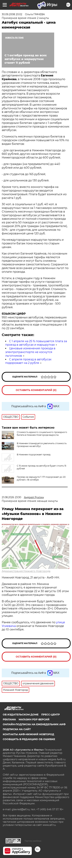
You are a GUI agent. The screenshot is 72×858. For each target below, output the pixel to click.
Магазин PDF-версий (34, 719)
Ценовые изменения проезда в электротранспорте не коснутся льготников (30, 352)
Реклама (9, 719)
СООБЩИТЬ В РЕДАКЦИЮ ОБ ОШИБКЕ (29, 739)
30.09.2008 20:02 (12, 14)
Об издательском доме (20, 714)
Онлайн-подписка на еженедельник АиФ (34, 724)
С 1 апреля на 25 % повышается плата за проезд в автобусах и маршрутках (36, 343)
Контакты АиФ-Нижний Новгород (28, 734)
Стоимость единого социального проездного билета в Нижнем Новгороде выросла (42, 433)
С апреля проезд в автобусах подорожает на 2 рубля (28, 361)
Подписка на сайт (17, 729)
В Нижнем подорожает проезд (34, 454)
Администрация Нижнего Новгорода (26, 571)
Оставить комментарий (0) (36, 390)
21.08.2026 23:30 (11, 497)
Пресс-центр (50, 714)
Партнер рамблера (33, 841)
